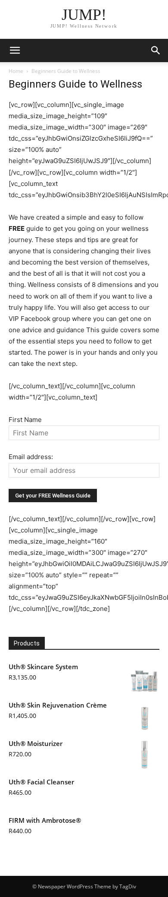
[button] (14, 50)
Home (16, 71)
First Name (25, 419)
